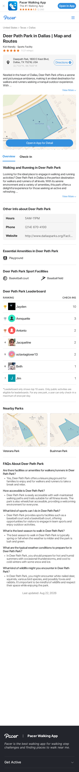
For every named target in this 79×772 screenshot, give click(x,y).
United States (10, 27)
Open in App (67, 5)
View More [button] (68, 90)
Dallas (32, 27)
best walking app (34, 744)
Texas (23, 27)
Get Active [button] (12, 762)
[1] (9, 156)
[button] (3, 6)
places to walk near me (53, 747)
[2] (26, 156)
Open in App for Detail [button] (39, 143)
